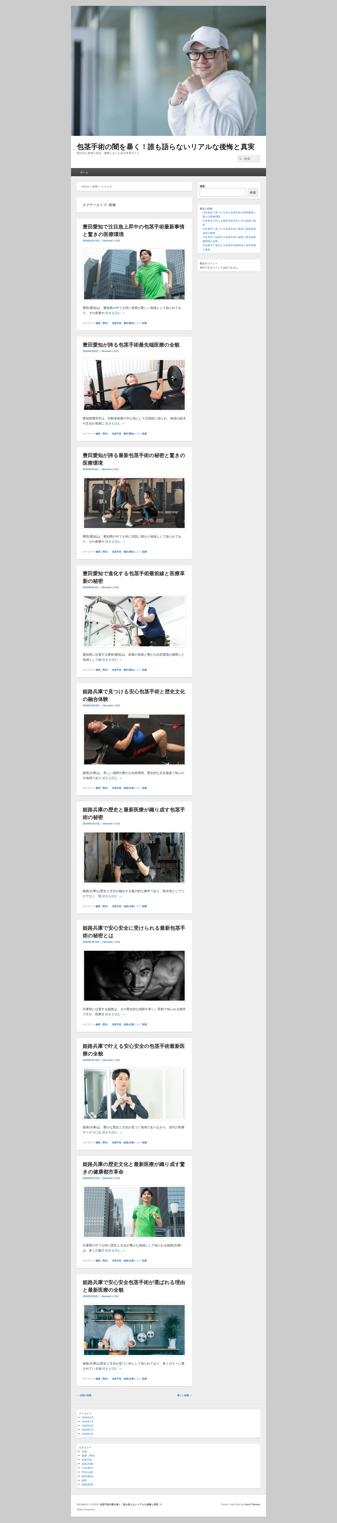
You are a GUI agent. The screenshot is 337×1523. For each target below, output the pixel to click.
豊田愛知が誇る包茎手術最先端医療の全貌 (131, 344)
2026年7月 (88, 1421)
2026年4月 (88, 1433)
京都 (84, 1451)
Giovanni (108, 240)
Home (85, 186)
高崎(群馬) (87, 1484)
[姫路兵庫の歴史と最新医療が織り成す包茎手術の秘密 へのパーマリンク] (134, 886)
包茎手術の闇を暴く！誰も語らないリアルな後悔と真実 (166, 146)
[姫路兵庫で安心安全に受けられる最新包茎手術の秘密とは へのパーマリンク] (134, 1004)
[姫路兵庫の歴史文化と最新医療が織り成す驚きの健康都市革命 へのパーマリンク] (134, 1240)
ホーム (84, 172)
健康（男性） (103, 323)
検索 (202, 186)
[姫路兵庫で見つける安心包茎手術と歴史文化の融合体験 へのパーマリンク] (134, 767)
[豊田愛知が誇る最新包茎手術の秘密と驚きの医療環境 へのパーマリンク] (134, 531)
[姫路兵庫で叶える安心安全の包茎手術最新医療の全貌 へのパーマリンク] (134, 1122)
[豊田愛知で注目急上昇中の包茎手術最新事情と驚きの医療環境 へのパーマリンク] (134, 302)
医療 (95, 186)
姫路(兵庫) (129, 788)
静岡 (84, 1480)
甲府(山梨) (87, 1472)
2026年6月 (88, 1425)
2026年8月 (88, 1417)
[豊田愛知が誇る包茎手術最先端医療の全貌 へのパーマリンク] (134, 413)
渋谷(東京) (87, 1468)
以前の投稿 (84, 1395)
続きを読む (115, 312)
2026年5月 (88, 1429)
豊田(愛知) (129, 323)
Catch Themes (252, 1504)
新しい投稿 (184, 1395)
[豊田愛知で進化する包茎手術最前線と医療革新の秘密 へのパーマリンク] (134, 649)
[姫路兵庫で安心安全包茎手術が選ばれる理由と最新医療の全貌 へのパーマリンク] (134, 1358)
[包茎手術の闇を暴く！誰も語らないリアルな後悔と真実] (168, 134)
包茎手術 (116, 323)
